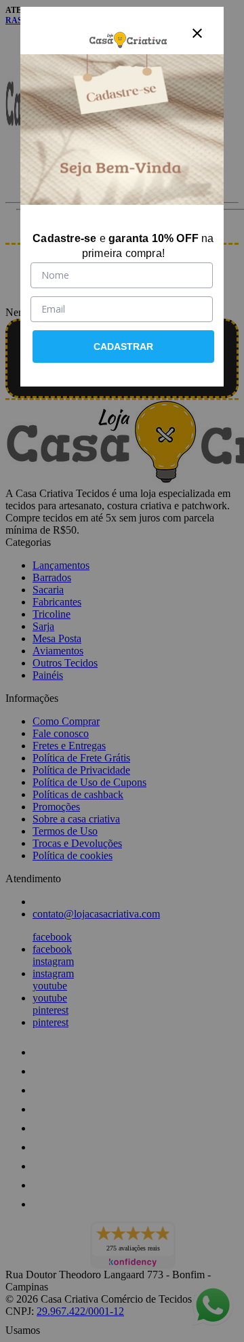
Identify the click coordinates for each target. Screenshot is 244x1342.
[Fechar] (197, 33)
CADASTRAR (123, 346)
